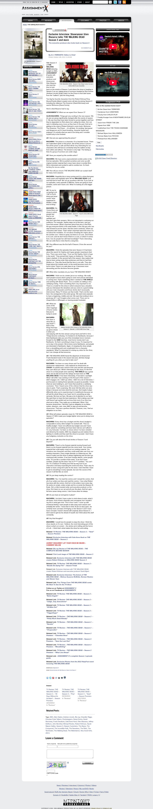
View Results (100, 146)
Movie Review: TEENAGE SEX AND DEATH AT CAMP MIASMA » (31, 149)
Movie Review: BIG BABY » (34, 163)
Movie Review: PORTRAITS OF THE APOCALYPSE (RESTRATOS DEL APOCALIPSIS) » (32, 263)
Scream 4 (56, 795)
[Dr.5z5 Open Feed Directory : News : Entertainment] (106, 158)
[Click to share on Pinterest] (53, 678)
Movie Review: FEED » (35, 132)
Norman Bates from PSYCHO (108, 136)
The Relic (83, 728)
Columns (81, 785)
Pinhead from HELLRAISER (107, 139)
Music (76, 788)
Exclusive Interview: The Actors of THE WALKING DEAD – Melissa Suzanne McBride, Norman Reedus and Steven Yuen (69, 577)
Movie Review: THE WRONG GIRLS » (34, 117)
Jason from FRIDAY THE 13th (108, 123)
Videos (94, 785)
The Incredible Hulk (61, 728)
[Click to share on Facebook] (47, 678)
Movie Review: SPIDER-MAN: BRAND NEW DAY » (34, 178)
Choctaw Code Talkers (53, 719)
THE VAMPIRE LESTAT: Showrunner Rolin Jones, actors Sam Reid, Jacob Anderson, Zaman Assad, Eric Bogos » (32, 233)
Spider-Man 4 (74, 795)
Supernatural (49, 792)
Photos (88, 785)
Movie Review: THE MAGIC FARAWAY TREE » (34, 88)
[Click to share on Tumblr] (65, 678)
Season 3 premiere (71, 726)
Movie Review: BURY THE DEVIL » (34, 80)
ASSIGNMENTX (70, 590)
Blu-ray (77, 717)
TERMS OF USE (107, 808)
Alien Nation (58, 717)
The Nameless (74, 728)
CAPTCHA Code (52, 773)
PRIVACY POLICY (96, 808)
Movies (62, 788)
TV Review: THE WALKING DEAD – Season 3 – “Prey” (68, 692)
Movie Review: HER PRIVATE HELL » (34, 223)
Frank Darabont (59, 721)
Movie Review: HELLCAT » (32, 125)
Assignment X (56, 667)
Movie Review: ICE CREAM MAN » (33, 155)
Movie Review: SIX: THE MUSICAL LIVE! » (34, 102)
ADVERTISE (70, 2)
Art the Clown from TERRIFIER (109, 109)
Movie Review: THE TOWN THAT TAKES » (34, 245)
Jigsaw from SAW (104, 125)
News (59, 785)
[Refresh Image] (68, 762)
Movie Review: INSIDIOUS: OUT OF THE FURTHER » (34, 73)
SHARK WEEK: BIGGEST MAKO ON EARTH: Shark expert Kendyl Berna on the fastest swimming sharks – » (32, 210)
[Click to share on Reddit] (56, 678)
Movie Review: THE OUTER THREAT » (34, 253)
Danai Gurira (77, 719)
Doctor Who (84, 792)
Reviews (65, 785)
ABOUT (87, 2)
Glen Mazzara (83, 721)
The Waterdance (74, 731)
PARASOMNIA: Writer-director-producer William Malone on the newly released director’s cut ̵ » (32, 143)
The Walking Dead (60, 731)
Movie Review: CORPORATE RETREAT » (32, 276)
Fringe (96, 792)
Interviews (73, 785)
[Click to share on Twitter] (50, 678)
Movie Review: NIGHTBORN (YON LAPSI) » (33, 186)
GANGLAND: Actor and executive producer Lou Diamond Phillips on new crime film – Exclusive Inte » (32, 293)
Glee (91, 792)
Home (25, 24)
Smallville (64, 795)
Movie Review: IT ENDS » (33, 95)
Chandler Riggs (86, 717)
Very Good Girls (86, 731)
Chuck (76, 792)
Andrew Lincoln (68, 717)
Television (69, 788)
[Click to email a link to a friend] (59, 678)
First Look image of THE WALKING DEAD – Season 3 (73, 554)
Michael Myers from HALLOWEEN (110, 133)
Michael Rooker (68, 724)
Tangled (83, 795)
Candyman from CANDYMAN (108, 112)
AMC (51, 717)
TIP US (61, 2)
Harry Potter (104, 792)
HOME (53, 2)
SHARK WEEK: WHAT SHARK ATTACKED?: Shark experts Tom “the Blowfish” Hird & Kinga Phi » (32, 195)
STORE (79, 2)
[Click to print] (62, 678)
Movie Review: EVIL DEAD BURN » (34, 268)
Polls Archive (100, 149)
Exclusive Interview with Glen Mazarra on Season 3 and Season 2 (62, 670)
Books (91, 788)
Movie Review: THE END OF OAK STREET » (35, 111)
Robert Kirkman (80, 724)
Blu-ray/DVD (84, 788)
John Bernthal (57, 724)
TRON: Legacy (92, 795)
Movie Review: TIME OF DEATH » (34, 283)
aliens (48, 733)
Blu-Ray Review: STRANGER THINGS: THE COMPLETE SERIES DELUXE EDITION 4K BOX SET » (32, 171)
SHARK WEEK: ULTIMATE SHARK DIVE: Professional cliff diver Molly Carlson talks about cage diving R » (32, 203)
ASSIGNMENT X (70, 588)
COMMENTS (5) (87, 48)
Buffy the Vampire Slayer (64, 792)
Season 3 (59, 726)
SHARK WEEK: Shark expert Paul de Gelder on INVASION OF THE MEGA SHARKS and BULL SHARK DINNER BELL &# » (32, 219)
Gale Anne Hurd (71, 721)
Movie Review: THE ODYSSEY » (34, 238)
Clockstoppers (67, 719)
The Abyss (82, 726)
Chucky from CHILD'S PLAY (107, 115)
